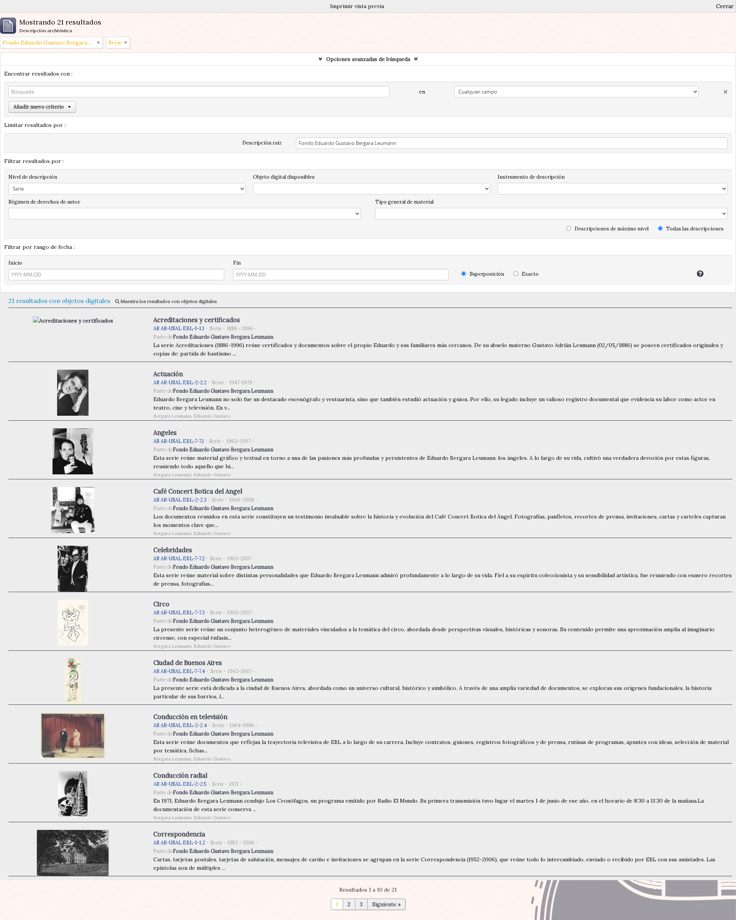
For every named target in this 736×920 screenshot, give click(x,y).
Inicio (15, 263)
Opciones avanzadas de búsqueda (368, 59)
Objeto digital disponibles (284, 177)
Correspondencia (179, 834)
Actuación (168, 374)
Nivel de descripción (32, 177)
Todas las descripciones (694, 228)
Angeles (165, 432)
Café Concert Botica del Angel (197, 491)
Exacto (530, 274)
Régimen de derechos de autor (44, 202)
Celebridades (172, 550)
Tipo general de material (404, 202)
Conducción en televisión (190, 717)
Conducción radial (180, 775)
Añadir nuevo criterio (38, 107)
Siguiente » (386, 904)
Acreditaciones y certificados (196, 320)
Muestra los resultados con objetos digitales (168, 301)
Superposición (486, 274)
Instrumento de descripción (531, 177)
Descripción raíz (262, 143)
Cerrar (725, 6)
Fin (237, 263)
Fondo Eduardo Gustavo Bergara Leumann (223, 337)
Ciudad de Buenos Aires (187, 663)
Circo (161, 604)
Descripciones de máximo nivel (611, 228)
